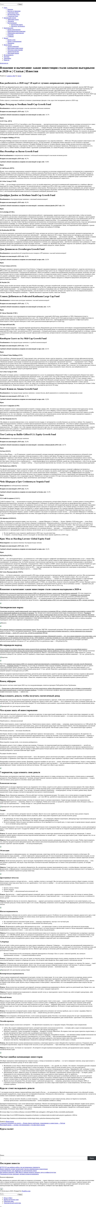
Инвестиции (8, 45)
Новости (6, 60)
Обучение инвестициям (15, 50)
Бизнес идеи (11, 40)
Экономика (7, 58)
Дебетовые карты (13, 19)
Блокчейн (11, 34)
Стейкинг (11, 36)
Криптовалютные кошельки (16, 31)
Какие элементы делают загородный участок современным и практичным (24, 1169)
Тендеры (6, 56)
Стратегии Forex (13, 16)
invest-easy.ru (4, 2)
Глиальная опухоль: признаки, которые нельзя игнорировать (19, 1174)
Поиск (2, 1155)
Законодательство (13, 51)
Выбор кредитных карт (11, 1199)
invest (19, 76)
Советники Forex (13, 13)
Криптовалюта (8, 28)
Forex (5, 7)
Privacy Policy (8, 1198)
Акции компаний (13, 46)
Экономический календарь (12, 1203)
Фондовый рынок (13, 53)
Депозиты (11, 21)
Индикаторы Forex (14, 14)
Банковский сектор (10, 18)
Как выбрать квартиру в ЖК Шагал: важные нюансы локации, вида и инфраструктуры (28, 1172)
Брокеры (10, 9)
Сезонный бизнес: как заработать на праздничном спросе (18, 1170)
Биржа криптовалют (14, 29)
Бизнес (6, 38)
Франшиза (11, 43)
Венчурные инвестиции (15, 48)
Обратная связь (9, 1201)
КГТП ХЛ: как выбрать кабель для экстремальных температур (20, 1167)
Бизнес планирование (14, 41)
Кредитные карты (17, 24)
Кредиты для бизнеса (18, 26)
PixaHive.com (26, 1191)
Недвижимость (8, 55)
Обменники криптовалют (16, 33)
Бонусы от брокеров (14, 11)
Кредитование (12, 23)
